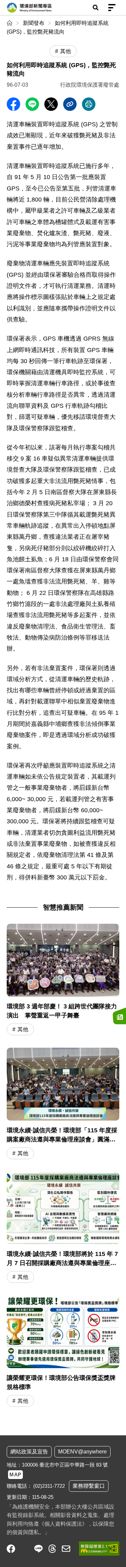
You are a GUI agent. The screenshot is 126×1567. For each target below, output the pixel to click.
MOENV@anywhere (82, 1451)
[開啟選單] (111, 7)
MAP (15, 1474)
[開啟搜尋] (95, 7)
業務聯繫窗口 (89, 1486)
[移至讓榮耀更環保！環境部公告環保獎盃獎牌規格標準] (63, 1351)
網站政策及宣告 (29, 1451)
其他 (22, 1029)
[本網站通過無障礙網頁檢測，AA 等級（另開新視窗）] (99, 1548)
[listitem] (11, 1548)
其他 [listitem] (65, 51)
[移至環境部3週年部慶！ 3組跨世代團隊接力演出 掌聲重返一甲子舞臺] (63, 980)
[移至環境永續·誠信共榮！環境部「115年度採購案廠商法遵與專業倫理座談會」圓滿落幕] (63, 1104)
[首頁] (10, 23)
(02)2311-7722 (49, 1486)
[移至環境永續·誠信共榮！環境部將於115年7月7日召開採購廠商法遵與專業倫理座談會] (63, 1228)
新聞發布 (33, 23)
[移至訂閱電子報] (119, 1016)
